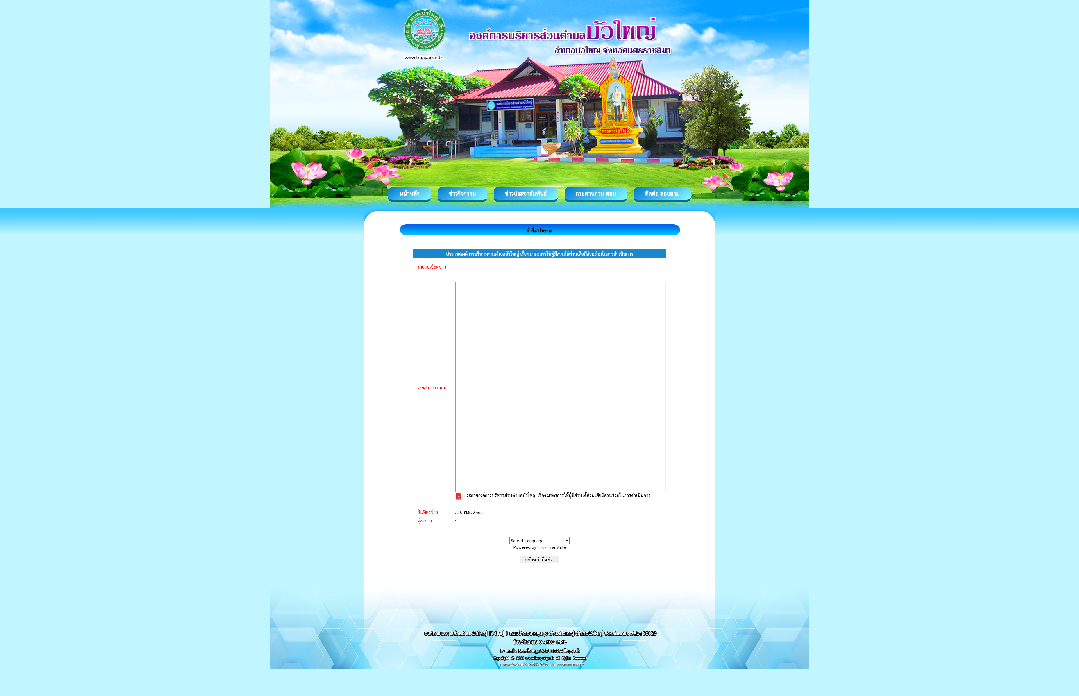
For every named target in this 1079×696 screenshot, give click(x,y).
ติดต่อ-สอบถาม (662, 193)
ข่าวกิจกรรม (462, 193)
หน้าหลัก (410, 193)
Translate (557, 547)
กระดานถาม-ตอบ (596, 193)
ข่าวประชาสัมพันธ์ (526, 193)
